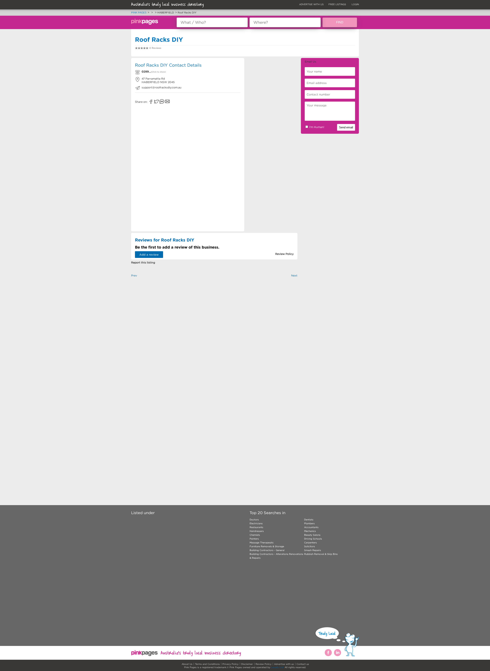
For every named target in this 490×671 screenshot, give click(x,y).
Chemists (255, 535)
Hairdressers (257, 531)
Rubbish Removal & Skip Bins (321, 554)
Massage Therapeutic (262, 542)
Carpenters (310, 542)
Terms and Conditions (207, 664)
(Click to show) (158, 72)
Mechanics (310, 531)
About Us (187, 664)
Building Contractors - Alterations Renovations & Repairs (276, 556)
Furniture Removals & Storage (267, 546)
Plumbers (309, 523)
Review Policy (263, 664)
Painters (254, 538)
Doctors (254, 519)
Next (294, 275)
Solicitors (309, 546)
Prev (134, 275)
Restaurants (256, 527)
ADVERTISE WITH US (311, 4)
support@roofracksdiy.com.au (161, 87)
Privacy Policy (230, 664)
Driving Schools (313, 538)
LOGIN (355, 4)
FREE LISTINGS (337, 4)
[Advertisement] (272, 85)
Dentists (308, 519)
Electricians (256, 523)
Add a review (149, 254)
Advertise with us (284, 664)
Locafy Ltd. (277, 667)
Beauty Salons (312, 535)
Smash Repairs (312, 550)
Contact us (302, 664)
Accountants (311, 527)
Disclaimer (247, 664)
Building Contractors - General (267, 550)
